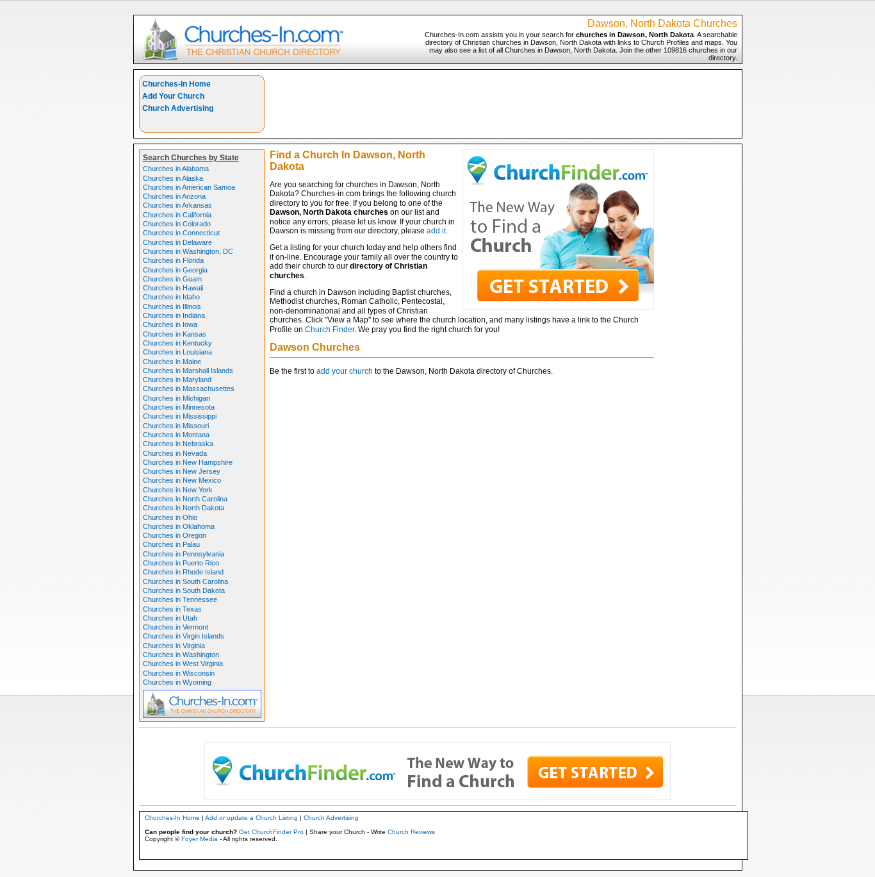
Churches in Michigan (176, 398)
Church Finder (329, 329)
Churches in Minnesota (179, 407)
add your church (344, 371)
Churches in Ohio (170, 517)
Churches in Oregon (174, 535)
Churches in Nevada (175, 453)
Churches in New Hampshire (188, 462)
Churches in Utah (170, 618)
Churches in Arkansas (177, 205)
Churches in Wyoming (177, 682)
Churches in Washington (181, 654)
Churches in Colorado (177, 224)
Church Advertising (177, 108)
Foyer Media (199, 838)
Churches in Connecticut (181, 233)
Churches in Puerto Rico (181, 563)
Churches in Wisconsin (179, 673)
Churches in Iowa (170, 324)
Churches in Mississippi (180, 416)
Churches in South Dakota (184, 590)
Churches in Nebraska (178, 443)
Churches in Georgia (175, 270)
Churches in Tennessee (180, 599)
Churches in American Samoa (189, 187)
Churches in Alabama (176, 168)
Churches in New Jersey (181, 471)
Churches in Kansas (174, 334)
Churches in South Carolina (185, 581)
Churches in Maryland (177, 379)
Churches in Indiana (174, 315)
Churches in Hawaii (173, 288)
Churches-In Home (176, 83)
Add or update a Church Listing (251, 817)
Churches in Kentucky (177, 343)
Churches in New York (178, 490)
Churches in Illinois (172, 306)
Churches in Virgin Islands (183, 636)
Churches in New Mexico (182, 480)
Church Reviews (411, 831)
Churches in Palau (171, 544)
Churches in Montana (176, 434)
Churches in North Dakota (183, 508)
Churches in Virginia (174, 645)
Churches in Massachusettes (188, 388)
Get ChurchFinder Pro (271, 831)
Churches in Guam (172, 279)
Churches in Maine (172, 361)
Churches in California (177, 215)
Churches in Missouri (176, 426)
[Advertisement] (503, 104)
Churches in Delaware (177, 242)
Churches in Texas (172, 609)
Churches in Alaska (173, 178)
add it (436, 230)
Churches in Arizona (174, 196)
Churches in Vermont (175, 627)
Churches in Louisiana (177, 352)
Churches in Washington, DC (188, 251)
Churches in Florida (173, 260)
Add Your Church (173, 96)
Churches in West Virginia (183, 663)
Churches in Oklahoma (179, 526)
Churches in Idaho (171, 297)
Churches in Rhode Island (183, 572)
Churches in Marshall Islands (188, 370)
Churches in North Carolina (185, 499)
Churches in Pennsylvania (183, 554)
